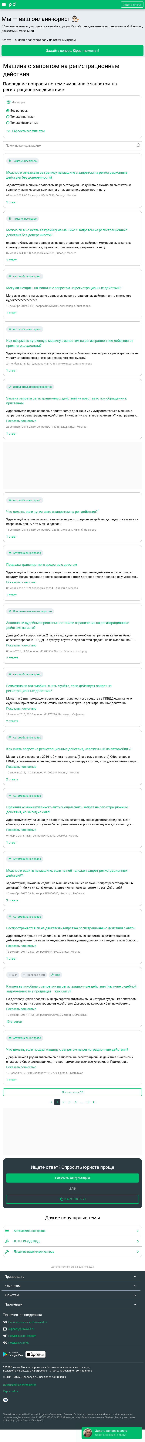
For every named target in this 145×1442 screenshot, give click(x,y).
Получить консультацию (72, 1178)
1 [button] (57, 1102)
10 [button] (87, 1102)
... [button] (81, 1102)
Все (57, 974)
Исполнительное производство (32, 386)
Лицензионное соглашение (19, 1384)
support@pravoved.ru (21, 1329)
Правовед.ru (14, 1277)
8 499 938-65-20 (75, 1199)
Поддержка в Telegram (22, 1335)
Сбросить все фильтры (28, 131)
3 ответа (12, 900)
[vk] (5, 1400)
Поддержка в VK (18, 1342)
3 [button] (69, 1102)
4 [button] (75, 1102)
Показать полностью (21, 421)
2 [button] (63, 1102)
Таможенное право (25, 161)
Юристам (12, 1295)
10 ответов (14, 1021)
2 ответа (12, 658)
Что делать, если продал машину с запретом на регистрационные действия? (67, 1049)
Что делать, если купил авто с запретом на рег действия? (52, 512)
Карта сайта (10, 1391)
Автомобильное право (27, 276)
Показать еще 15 (72, 1092)
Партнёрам (13, 1304)
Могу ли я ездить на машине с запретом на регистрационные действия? (63, 288)
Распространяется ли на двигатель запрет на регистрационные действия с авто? (70, 928)
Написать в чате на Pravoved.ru (27, 1322)
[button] (94, 1102)
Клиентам (12, 1286)
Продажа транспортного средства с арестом (41, 565)
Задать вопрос (132, 4)
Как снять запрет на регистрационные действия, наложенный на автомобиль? (68, 749)
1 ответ (11, 202)
